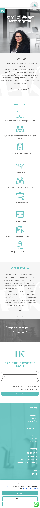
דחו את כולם (20, 504)
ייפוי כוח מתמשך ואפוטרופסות (20, 153)
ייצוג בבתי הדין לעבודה (20, 202)
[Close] (38, 481)
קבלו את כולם (20, 493)
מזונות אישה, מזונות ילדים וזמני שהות (20, 187)
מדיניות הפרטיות (28, 488)
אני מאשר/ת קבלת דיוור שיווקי (29, 389)
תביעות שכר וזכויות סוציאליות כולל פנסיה (20, 236)
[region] (20, 493)
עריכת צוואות (20, 172)
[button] (2, 3)
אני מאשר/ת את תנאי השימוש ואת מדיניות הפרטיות (23, 386)
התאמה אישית (20, 498)
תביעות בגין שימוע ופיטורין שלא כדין (20, 251)
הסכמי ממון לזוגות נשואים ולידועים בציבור (20, 120)
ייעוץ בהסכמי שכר (20, 221)
